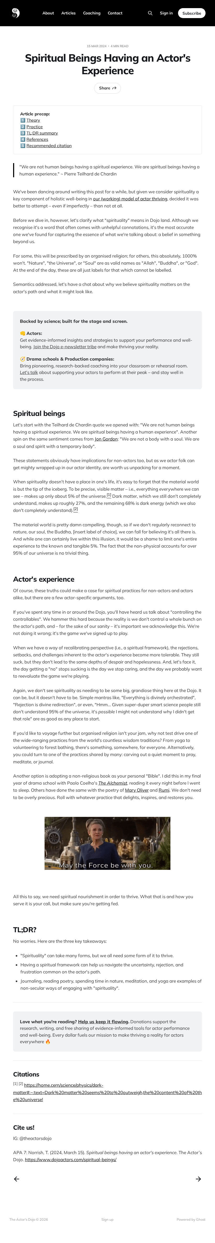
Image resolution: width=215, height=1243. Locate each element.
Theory (33, 120)
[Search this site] (150, 13)
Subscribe (191, 13)
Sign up (107, 1219)
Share (104, 87)
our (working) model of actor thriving (130, 198)
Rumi (164, 790)
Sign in (166, 12)
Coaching (91, 12)
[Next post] (198, 1179)
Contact (115, 12)
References (37, 139)
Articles (68, 12)
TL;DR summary (42, 133)
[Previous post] (16, 1179)
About (48, 12)
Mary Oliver (137, 790)
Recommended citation (49, 145)
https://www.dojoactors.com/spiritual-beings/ (70, 1159)
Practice (34, 126)
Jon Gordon (106, 439)
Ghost (201, 1219)
